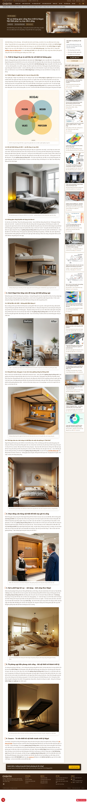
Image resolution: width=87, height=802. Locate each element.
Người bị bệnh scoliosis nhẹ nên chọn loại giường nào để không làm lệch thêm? (74, 265)
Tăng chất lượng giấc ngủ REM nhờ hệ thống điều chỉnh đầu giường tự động (74, 426)
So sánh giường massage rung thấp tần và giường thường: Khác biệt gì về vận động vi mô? (74, 367)
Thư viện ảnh (67, 3)
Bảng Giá (55, 3)
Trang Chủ (6, 6)
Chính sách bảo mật (76, 788)
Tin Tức (60, 3)
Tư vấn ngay (82, 800)
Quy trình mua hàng (60, 784)
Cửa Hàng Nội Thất (46, 3)
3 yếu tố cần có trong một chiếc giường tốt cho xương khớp (74, 146)
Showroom (69, 0)
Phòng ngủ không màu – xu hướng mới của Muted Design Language (74, 246)
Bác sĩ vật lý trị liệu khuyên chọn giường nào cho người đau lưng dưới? (74, 285)
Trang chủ (17, 3)
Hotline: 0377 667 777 (8, 0)
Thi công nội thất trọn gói (46, 779)
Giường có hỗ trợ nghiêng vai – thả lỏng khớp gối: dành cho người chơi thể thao (74, 204)
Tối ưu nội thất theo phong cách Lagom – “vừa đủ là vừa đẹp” (74, 387)
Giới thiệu (27, 777)
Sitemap (69, 788)
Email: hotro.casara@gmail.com (21, 0)
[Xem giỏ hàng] (83, 4)
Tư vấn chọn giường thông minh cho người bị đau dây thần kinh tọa (73, 225)
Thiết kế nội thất (44, 777)
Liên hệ (83, 0)
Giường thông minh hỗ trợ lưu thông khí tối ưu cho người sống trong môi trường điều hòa (74, 305)
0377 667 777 (75, 57)
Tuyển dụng (78, 0)
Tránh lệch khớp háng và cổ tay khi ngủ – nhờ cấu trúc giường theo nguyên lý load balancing (74, 347)
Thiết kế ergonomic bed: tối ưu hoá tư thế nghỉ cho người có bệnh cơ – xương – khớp (74, 124)
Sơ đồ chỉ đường (28, 779)
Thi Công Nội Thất (36, 3)
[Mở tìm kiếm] (80, 4)
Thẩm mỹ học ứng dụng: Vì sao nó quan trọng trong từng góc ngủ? (74, 185)
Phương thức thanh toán (30, 781)
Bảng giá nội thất (44, 782)
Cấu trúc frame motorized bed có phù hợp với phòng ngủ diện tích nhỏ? (74, 103)
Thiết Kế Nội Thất (26, 3)
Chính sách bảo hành (60, 779)
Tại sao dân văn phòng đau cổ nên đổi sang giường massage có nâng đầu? (74, 165)
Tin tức (73, 0)
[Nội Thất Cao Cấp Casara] (7, 3)
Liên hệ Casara (75, 767)
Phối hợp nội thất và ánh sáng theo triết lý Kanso (74, 326)
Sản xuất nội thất (44, 781)
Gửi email (75, 60)
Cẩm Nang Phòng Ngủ (16, 6)
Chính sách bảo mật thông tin (62, 777)
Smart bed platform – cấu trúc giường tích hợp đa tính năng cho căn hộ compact (74, 81)
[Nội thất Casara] (4, 784)
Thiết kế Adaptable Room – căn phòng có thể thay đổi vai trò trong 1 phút (74, 406)
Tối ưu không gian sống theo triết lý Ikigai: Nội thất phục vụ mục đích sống (25, 20)
